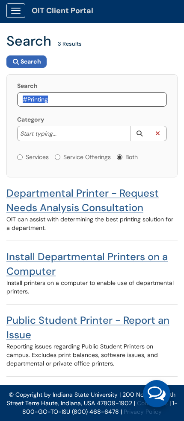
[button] (139, 133)
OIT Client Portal (62, 11)
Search (27, 86)
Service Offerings (87, 157)
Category (30, 119)
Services (37, 157)
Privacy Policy (143, 411)
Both (131, 157)
